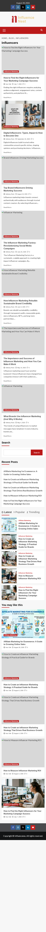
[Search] (41, 30)
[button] (4, 30)
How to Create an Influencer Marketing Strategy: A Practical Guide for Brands (21, 481)
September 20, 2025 (23, 139)
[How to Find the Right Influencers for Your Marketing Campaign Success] (23, 60)
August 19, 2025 (22, 194)
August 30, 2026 (19, 647)
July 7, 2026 (18, 84)
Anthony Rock (10, 139)
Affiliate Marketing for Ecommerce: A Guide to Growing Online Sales (20, 472)
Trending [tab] (34, 512)
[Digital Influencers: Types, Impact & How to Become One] (23, 115)
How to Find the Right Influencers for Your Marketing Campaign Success (23, 502)
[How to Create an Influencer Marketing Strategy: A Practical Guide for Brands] (9, 541)
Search (6, 442)
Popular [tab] (20, 512)
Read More (7, 97)
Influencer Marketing (11, 71)
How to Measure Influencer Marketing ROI (23, 495)
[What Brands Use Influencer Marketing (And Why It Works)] (23, 398)
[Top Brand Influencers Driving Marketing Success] (23, 170)
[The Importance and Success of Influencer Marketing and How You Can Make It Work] (23, 340)
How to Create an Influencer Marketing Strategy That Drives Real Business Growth (23, 489)
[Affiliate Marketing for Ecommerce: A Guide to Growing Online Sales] (9, 524)
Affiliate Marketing (25, 520)
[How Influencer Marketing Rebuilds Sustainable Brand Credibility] (23, 282)
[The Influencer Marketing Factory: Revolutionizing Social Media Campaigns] (23, 225)
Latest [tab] (7, 512)
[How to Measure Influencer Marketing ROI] (9, 575)
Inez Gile (8, 84)
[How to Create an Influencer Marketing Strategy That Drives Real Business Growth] (9, 558)
